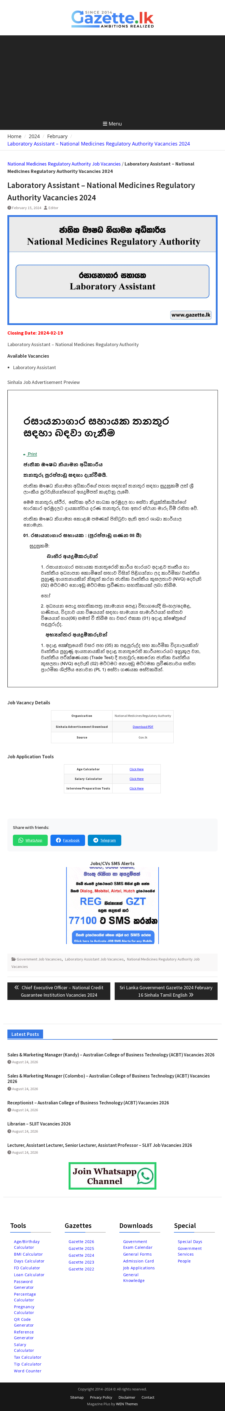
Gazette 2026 (81, 1241)
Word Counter (27, 1370)
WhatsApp (34, 840)
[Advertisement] (112, 76)
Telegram (108, 840)
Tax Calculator (27, 1357)
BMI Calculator (28, 1254)
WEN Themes (127, 1403)
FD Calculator (27, 1267)
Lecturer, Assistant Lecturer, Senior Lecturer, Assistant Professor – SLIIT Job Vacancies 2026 (99, 1145)
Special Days (190, 1241)
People (184, 1261)
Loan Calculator (29, 1274)
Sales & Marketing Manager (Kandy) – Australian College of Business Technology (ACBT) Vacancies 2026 (111, 1055)
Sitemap (77, 1397)
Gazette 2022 (81, 1269)
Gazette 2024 (81, 1255)
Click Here (137, 769)
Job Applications (139, 1267)
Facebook (71, 840)
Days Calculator (29, 1261)
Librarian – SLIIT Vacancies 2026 (39, 1124)
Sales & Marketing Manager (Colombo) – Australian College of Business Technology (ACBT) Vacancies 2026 (108, 1078)
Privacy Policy (101, 1397)
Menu (115, 123)
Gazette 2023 (81, 1262)
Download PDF (143, 727)
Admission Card (138, 1261)
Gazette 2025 (81, 1248)
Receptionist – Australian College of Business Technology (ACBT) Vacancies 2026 (88, 1103)
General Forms (137, 1254)
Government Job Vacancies (39, 959)
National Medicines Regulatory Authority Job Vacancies (64, 164)
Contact (148, 1397)
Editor (53, 207)
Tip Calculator (27, 1364)
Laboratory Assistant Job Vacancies (94, 959)
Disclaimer (127, 1397)
